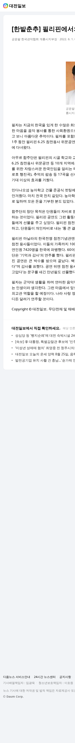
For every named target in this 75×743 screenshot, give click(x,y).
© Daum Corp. (13, 696)
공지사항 (65, 677)
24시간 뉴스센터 (45, 677)
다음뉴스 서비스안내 (16, 677)
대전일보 (17, 6)
